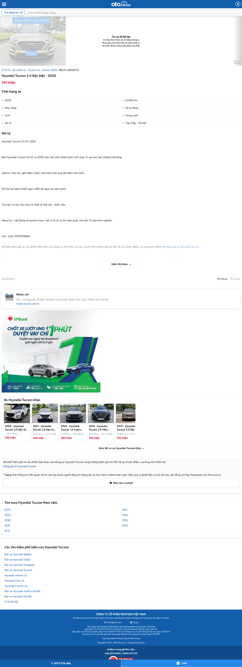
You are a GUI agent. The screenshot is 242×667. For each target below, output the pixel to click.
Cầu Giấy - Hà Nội (135, 123)
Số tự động (131, 108)
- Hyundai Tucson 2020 (16, 427)
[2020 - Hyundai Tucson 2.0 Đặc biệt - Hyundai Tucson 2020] (17, 413)
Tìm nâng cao (11, 12)
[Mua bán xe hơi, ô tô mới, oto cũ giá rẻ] (121, 3)
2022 (7, 515)
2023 (7, 520)
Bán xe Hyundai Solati (17, 559)
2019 (7, 525)
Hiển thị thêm (119, 264)
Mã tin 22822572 (69, 70)
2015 (7, 531)
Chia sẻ (224, 278)
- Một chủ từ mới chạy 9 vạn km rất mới (128, 427)
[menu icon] (4, 4)
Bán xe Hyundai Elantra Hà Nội (22, 591)
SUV (7, 115)
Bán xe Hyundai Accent (18, 570)
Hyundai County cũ (15, 586)
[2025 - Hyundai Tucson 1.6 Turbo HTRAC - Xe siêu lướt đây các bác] (73, 413)
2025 (125, 515)
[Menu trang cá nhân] (237, 4)
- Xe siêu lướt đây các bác (71, 427)
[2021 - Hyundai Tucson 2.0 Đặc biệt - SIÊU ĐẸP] (45, 413)
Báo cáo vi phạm (123, 483)
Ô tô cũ (6, 70)
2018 (125, 520)
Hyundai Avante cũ (15, 575)
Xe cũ (8, 123)
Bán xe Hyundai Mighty (18, 554)
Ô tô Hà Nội (11, 601)
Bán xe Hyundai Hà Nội (17, 596)
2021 (124, 509)
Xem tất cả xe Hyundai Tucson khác (120, 448)
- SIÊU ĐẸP (44, 427)
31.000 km (131, 100)
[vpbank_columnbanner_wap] (51, 351)
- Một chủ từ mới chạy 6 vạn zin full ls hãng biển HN (100, 427)
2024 (125, 525)
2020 (8, 100)
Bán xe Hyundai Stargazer (19, 565)
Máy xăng (10, 108)
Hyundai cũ (19, 70)
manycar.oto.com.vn (27, 303)
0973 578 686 (62, 663)
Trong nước (131, 115)
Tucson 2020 (49, 70)
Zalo (184, 663)
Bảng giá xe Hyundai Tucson (182, 246)
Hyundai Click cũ (14, 580)
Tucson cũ (34, 70)
